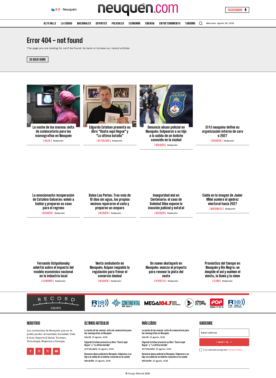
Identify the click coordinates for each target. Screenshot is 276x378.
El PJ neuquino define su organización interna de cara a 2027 (222, 131)
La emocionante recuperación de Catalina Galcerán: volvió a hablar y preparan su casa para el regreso (53, 201)
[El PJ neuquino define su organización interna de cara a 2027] (222, 106)
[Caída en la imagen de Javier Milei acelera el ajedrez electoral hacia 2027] (222, 174)
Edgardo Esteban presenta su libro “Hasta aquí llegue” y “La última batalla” (109, 131)
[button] (200, 23)
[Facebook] (30, 351)
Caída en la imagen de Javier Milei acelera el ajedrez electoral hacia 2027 (222, 199)
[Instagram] (38, 351)
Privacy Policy (234, 349)
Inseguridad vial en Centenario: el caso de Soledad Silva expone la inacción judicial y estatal (166, 201)
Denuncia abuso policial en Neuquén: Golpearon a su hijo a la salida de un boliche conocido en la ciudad (166, 133)
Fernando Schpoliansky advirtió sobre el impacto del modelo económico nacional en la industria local (53, 269)
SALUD (47, 140)
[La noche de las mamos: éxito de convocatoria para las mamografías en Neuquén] (53, 106)
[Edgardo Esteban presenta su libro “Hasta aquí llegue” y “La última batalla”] (109, 106)
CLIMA (217, 281)
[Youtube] (56, 351)
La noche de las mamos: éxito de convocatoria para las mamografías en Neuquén (53, 131)
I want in (222, 342)
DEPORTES (160, 281)
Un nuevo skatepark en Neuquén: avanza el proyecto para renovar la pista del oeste (166, 269)
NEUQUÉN (160, 145)
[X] (47, 351)
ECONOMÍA (47, 281)
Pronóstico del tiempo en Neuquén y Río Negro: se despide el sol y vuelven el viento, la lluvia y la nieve (222, 269)
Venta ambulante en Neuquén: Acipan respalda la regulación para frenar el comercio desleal (110, 269)
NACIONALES (216, 208)
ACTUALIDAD (104, 140)
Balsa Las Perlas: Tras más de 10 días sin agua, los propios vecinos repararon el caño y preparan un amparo (110, 201)
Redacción (58, 141)
